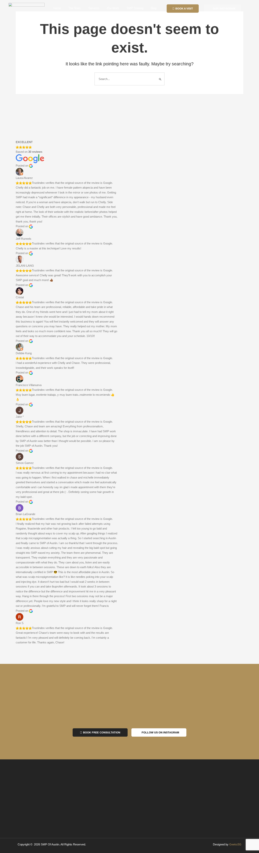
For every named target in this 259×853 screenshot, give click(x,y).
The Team (74, 8)
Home (57, 8)
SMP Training (135, 8)
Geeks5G (235, 844)
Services (93, 8)
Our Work (113, 8)
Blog (153, 8)
